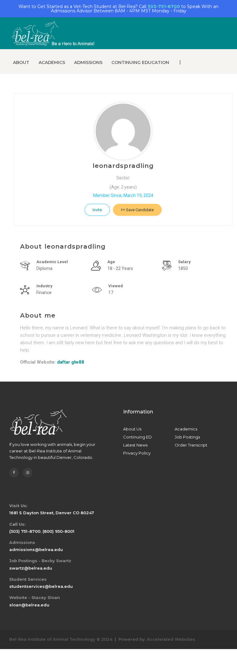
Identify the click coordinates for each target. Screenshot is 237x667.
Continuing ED (137, 436)
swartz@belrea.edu (30, 568)
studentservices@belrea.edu (41, 586)
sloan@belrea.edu (29, 604)
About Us (132, 428)
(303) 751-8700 (24, 531)
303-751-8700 (164, 6)
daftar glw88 (70, 362)
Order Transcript (191, 445)
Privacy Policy (137, 453)
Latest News (135, 445)
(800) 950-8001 (58, 531)
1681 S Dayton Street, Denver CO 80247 (51, 512)
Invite (97, 209)
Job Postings (187, 436)
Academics (186, 428)
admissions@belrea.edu (36, 549)
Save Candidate (139, 209)
